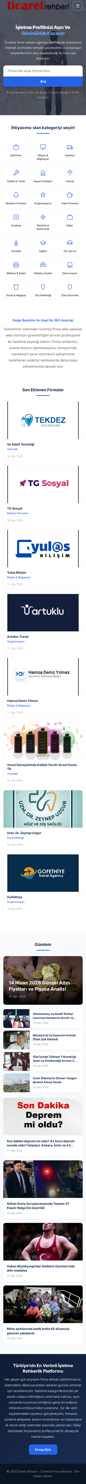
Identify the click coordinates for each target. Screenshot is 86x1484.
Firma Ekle (43, 1450)
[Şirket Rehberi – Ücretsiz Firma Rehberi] (38, 5)
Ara (43, 81)
